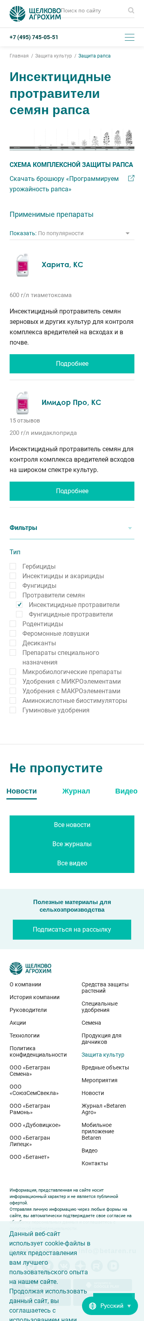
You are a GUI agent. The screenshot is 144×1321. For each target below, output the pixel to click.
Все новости (72, 825)
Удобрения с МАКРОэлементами (71, 691)
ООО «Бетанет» (30, 1157)
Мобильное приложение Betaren (98, 1131)
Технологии (25, 1035)
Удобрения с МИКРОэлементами (71, 681)
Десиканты (39, 643)
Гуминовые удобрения (56, 710)
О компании (25, 984)
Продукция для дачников (102, 1038)
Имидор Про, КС (71, 402)
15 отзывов (25, 420)
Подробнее (72, 363)
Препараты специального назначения (60, 657)
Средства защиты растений (105, 987)
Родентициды (42, 624)
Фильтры (23, 528)
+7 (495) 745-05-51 (34, 37)
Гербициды (39, 566)
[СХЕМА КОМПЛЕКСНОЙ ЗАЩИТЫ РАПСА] (72, 140)
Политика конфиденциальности (36, 1051)
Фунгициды (39, 585)
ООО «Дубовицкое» (35, 1125)
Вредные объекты (105, 1067)
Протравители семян (53, 595)
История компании (35, 997)
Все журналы (72, 844)
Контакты (95, 1163)
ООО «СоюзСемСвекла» (34, 1089)
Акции (18, 1023)
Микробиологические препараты (72, 672)
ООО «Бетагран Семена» (30, 1070)
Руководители (28, 1010)
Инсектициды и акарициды (63, 576)
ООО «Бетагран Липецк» (30, 1141)
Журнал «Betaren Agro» (104, 1109)
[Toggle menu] (129, 37)
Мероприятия (100, 1080)
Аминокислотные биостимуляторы (74, 700)
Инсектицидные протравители (74, 605)
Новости (93, 1093)
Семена (91, 1023)
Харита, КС (62, 264)
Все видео (72, 863)
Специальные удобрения (100, 1006)
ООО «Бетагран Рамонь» (30, 1109)
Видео (90, 1150)
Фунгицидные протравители (71, 614)
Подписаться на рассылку (72, 929)
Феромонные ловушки (55, 633)
